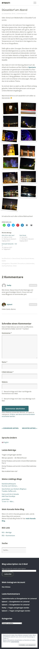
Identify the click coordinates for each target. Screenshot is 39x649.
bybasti (9, 304)
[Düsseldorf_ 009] (10, 136)
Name (4, 362)
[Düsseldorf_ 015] (10, 178)
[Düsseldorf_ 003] (10, 121)
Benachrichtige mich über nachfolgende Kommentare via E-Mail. (16, 393)
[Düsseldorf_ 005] (28, 122)
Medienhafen (30, 263)
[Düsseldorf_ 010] (28, 135)
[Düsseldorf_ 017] (28, 176)
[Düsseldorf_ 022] (28, 191)
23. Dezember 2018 (8, 14)
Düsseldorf (14, 263)
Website (5, 382)
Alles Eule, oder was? (8, 235)
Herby (4, 608)
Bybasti (6, 2)
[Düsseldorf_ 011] (10, 150)
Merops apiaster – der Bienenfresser (14, 458)
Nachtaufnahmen (7, 266)
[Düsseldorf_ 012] (27, 151)
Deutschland (16, 258)
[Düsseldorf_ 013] (10, 162)
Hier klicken (6, 587)
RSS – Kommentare (8, 536)
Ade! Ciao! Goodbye (8, 496)
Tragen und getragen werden (12, 455)
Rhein (15, 266)
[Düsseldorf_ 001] (10, 108)
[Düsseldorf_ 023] (10, 204)
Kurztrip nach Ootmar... (10, 486)
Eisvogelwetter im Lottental (27, 599)
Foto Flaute (23, 235)
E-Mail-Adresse (8, 372)
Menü (35, 3)
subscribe (7, 574)
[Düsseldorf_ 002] (28, 108)
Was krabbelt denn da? (9, 471)
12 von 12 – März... (8, 502)
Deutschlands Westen (27, 258)
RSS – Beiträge (7, 532)
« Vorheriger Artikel (10, 428)
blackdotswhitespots (9, 484)
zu (9, 599)
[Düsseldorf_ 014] (27, 163)
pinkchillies (5, 499)
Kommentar (7, 333)
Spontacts (32, 67)
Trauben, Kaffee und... (9, 491)
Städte (4, 261)
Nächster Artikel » (29, 428)
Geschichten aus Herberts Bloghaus (14, 489)
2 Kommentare (21, 14)
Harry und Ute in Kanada (10, 494)
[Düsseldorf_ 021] (10, 191)
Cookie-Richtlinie (15, 641)
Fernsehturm (22, 263)
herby (9, 285)
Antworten (33, 285)
